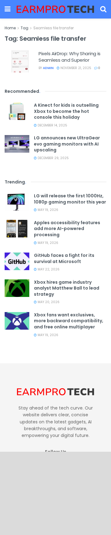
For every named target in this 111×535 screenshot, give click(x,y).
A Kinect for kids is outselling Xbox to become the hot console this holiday (66, 111)
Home (10, 28)
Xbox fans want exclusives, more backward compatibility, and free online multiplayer (68, 321)
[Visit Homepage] (55, 9)
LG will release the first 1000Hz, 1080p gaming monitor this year (70, 199)
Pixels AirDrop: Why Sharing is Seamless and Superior (70, 56)
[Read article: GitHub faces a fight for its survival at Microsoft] (17, 261)
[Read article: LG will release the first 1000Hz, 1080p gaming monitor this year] (17, 202)
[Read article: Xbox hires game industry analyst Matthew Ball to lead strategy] (17, 288)
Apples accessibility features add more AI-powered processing (67, 229)
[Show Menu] (7, 9)
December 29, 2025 (53, 158)
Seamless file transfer (53, 28)
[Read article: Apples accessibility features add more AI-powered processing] (17, 228)
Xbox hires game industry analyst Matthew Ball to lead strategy (66, 288)
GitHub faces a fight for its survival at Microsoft (64, 258)
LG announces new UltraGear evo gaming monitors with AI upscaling (67, 144)
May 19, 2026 (47, 210)
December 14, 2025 (52, 125)
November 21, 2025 (75, 68)
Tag (24, 28)
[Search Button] (103, 9)
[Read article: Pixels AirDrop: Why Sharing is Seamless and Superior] (20, 61)
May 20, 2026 (48, 302)
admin (48, 68)
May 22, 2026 (48, 269)
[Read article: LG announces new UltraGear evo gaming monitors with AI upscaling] (17, 144)
